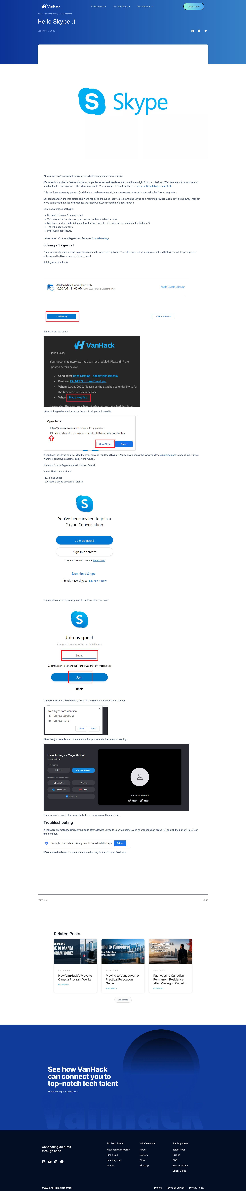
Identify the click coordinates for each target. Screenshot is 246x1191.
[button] (192, 30)
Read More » (63, 984)
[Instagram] (55, 1161)
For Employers (97, 6)
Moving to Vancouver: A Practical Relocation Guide (122, 979)
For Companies (65, 14)
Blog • (40, 14)
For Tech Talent (120, 6)
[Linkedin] (43, 1161)
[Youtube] (49, 1161)
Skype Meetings (100, 238)
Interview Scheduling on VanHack (154, 186)
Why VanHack (143, 6)
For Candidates (50, 14)
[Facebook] (61, 1161)
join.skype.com (168, 455)
